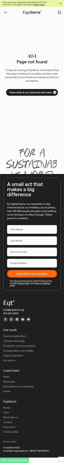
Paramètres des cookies (14, 460)
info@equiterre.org (13, 309)
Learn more (39, 4)
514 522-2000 (10, 313)
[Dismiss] (60, 3)
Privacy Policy (23, 283)
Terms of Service (43, 283)
